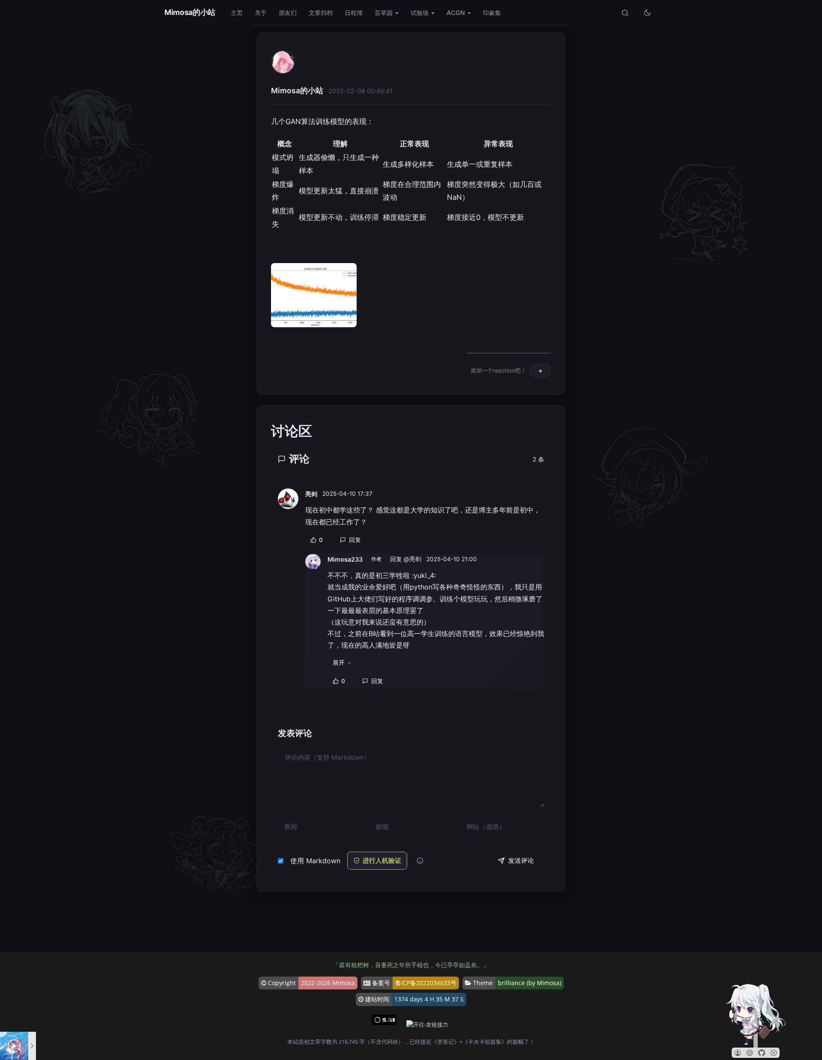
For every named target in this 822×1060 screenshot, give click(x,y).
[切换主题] (647, 13)
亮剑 (311, 493)
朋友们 (288, 12)
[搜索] (625, 13)
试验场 (420, 12)
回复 (355, 539)
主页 (237, 12)
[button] (738, 1053)
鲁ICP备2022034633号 (425, 983)
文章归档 (321, 12)
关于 (261, 12)
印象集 (492, 12)
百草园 (384, 12)
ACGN (456, 12)
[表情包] (420, 861)
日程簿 (354, 12)
